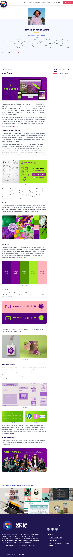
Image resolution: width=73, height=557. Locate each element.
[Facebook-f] (48, 529)
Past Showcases (46, 2)
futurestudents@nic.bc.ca (55, 537)
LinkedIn (17, 53)
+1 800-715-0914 (53, 540)
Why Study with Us (56, 2)
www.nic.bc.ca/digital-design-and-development (22, 545)
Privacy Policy (20, 554)
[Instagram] (52, 529)
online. (16, 126)
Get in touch (56, 73)
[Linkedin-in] (56, 529)
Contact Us (68, 2)
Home (25, 2)
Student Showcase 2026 (34, 2)
